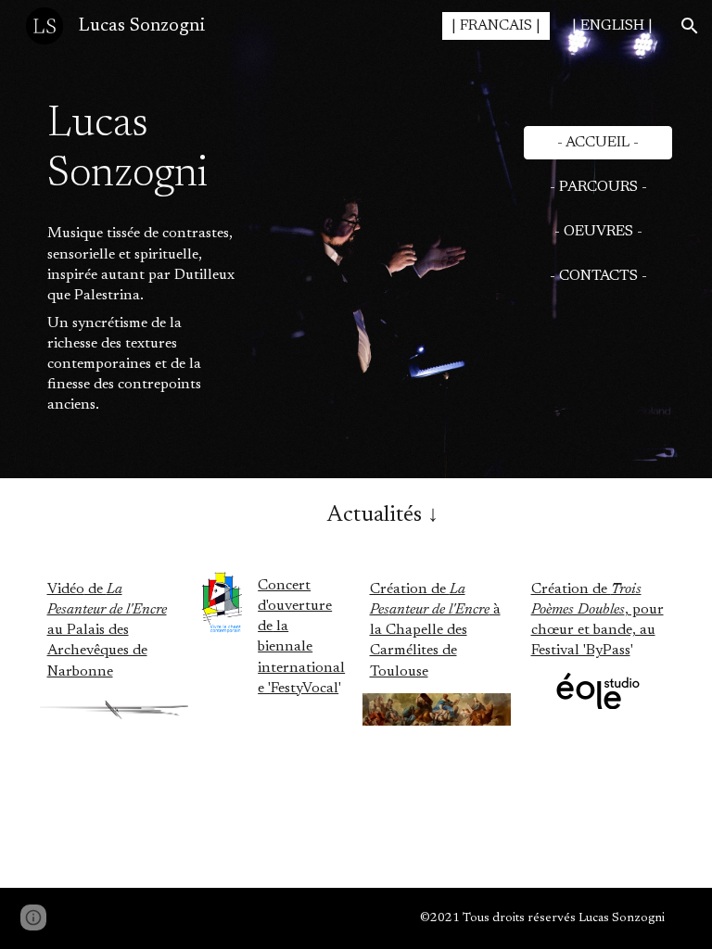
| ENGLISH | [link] (612, 26)
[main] (141, 132)
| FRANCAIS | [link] (495, 26)
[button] (690, 26)
